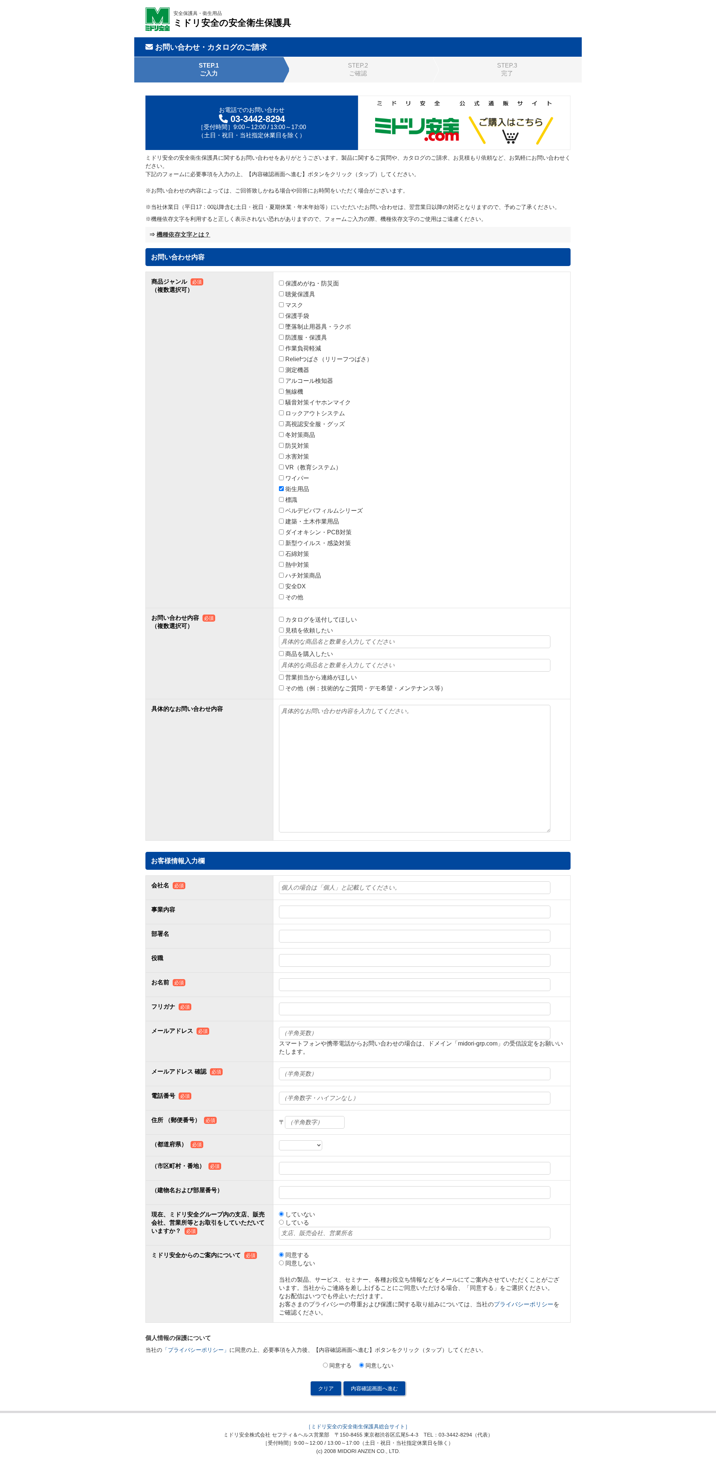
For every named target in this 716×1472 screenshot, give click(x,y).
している (297, 1222)
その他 (294, 597)
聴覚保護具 (300, 294)
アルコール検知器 (309, 381)
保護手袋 (297, 316)
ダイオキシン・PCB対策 (318, 532)
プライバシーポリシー (523, 1304)
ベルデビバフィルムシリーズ (324, 510)
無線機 (294, 391)
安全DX (295, 586)
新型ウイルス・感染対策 (318, 543)
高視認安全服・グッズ (315, 424)
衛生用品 (297, 489)
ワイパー (297, 478)
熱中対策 (297, 565)
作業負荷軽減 (303, 348)
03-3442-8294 (257, 119)
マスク (294, 305)
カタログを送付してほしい (321, 619)
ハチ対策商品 (303, 575)
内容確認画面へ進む (374, 1388)
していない (300, 1214)
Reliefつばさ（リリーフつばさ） (329, 359)
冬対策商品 (300, 435)
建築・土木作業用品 (312, 521)
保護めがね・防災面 (312, 283)
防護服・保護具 (306, 337)
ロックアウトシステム (315, 413)
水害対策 (297, 456)
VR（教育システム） (313, 467)
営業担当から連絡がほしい (321, 677)
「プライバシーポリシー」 (195, 1350)
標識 (291, 500)
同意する (297, 1255)
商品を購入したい (309, 654)
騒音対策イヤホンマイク (318, 402)
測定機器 (297, 370)
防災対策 (297, 446)
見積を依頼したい (309, 630)
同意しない (300, 1263)
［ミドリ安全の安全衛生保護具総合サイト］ (358, 1426)
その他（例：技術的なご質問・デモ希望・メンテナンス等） (365, 688)
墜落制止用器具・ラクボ (318, 327)
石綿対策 (297, 554)
